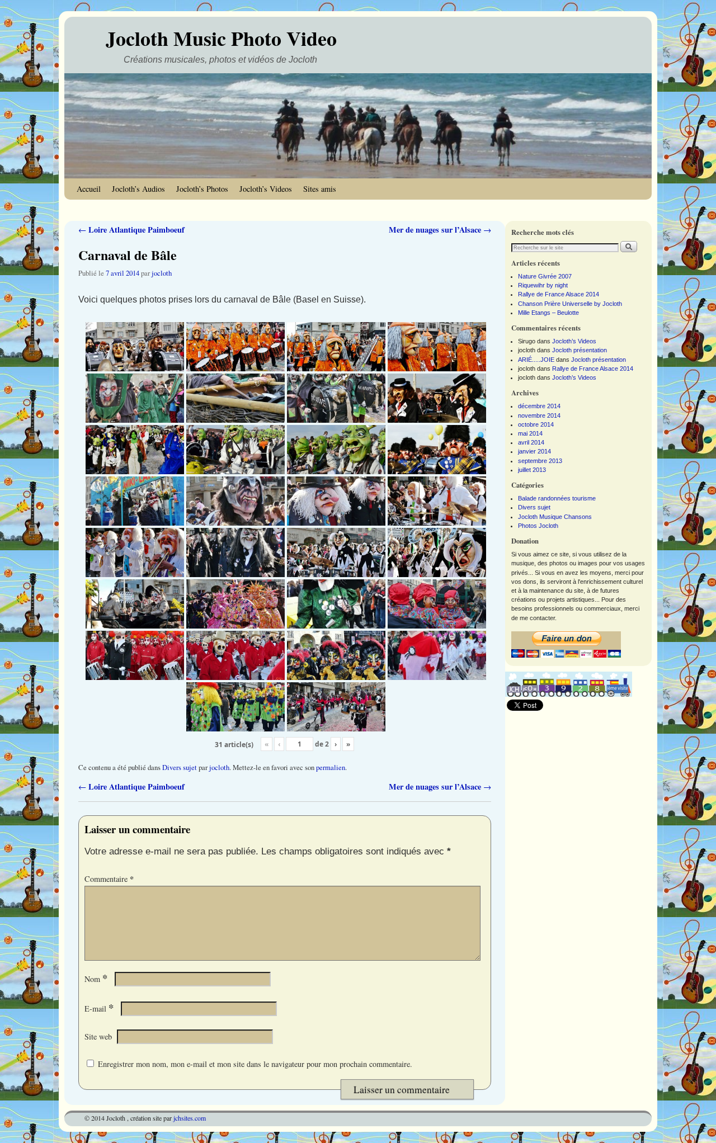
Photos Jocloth (538, 525)
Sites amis (319, 188)
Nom (95, 979)
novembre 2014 (539, 415)
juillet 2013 (532, 469)
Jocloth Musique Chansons (555, 516)
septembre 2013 (540, 460)
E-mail (99, 1008)
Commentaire (109, 878)
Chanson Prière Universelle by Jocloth (570, 303)
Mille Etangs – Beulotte (548, 312)
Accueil (89, 188)
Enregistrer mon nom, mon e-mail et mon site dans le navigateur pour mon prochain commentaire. (255, 1064)
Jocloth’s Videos (265, 188)
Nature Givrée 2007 (545, 276)
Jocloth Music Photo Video (221, 38)
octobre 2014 (536, 424)
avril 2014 (531, 442)
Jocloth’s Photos (202, 188)
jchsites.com (189, 1117)
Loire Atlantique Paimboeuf (131, 229)
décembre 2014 (539, 406)
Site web (98, 1036)
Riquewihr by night (543, 285)
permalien (330, 767)
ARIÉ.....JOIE (536, 359)
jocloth (162, 273)
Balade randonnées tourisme (557, 498)
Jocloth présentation (579, 350)
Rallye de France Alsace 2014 (558, 294)
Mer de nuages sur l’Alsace (440, 229)
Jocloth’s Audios (138, 188)
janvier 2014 (534, 451)
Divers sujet (179, 767)
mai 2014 (530, 433)
